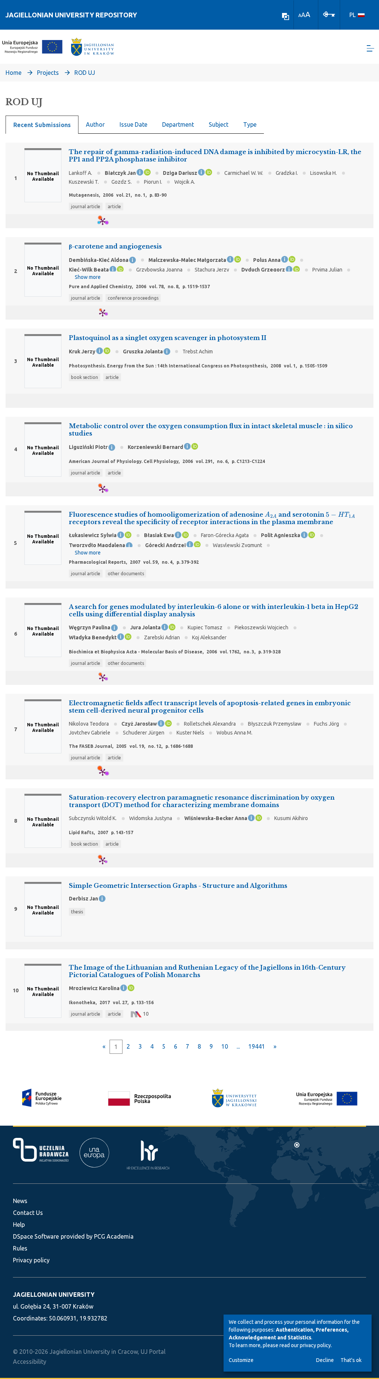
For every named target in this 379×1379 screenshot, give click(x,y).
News (20, 1201)
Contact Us (28, 1212)
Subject (218, 124)
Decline (325, 1360)
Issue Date (133, 124)
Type (249, 124)
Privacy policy (31, 1260)
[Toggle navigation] (370, 48)
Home (13, 72)
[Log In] (329, 13)
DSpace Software (36, 1236)
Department (178, 124)
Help (19, 1224)
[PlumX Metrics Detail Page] (107, 221)
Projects (48, 72)
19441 (256, 1046)
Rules (20, 1248)
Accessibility (29, 1361)
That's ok (351, 1360)
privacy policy (315, 1345)
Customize (241, 1360)
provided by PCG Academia (97, 1236)
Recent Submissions (42, 124)
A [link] (299, 15)
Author (95, 124)
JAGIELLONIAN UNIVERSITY (53, 1294)
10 (224, 1046)
